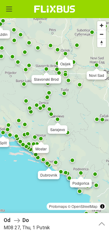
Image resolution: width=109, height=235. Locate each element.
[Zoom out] (101, 34)
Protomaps (58, 206)
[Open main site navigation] (9, 9)
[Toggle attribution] (102, 206)
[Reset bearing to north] (101, 43)
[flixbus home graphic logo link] (54, 9)
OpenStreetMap (84, 206)
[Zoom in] (101, 25)
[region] (54, 117)
